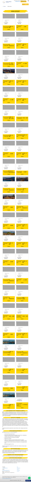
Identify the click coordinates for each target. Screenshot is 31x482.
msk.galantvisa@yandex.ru (6, 470)
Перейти (8, 29)
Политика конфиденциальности (6, 478)
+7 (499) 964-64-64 (17, 1)
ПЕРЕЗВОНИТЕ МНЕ (23, 1)
